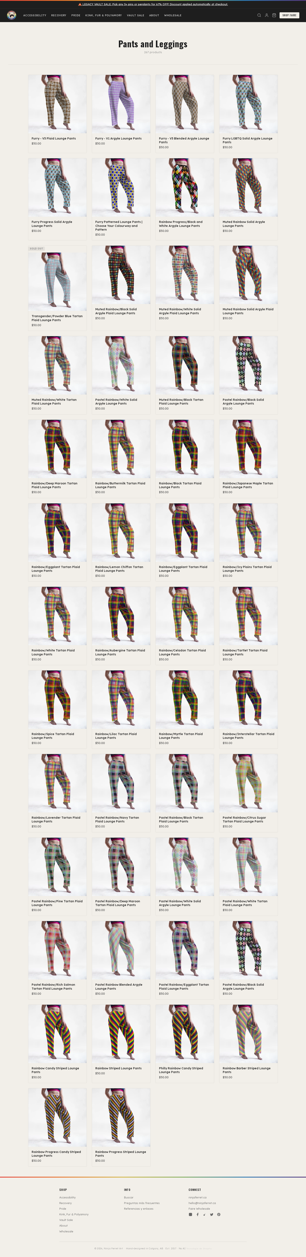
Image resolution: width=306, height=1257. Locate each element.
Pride (75, 15)
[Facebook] (197, 1214)
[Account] (267, 15)
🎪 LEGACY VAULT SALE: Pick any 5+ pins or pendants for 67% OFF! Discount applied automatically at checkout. (153, 4)
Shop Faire (289, 15)
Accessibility (34, 15)
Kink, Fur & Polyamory (103, 15)
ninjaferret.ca (197, 1197)
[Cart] (274, 15)
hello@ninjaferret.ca (202, 1203)
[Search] (259, 15)
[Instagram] (190, 1214)
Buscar (128, 1197)
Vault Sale (135, 15)
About (154, 15)
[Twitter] (212, 1214)
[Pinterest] (219, 1214)
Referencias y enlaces (138, 1208)
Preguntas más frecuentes (142, 1203)
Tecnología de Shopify (198, 1248)
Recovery (58, 15)
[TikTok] (204, 1214)
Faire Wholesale (199, 1208)
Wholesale (173, 15)
